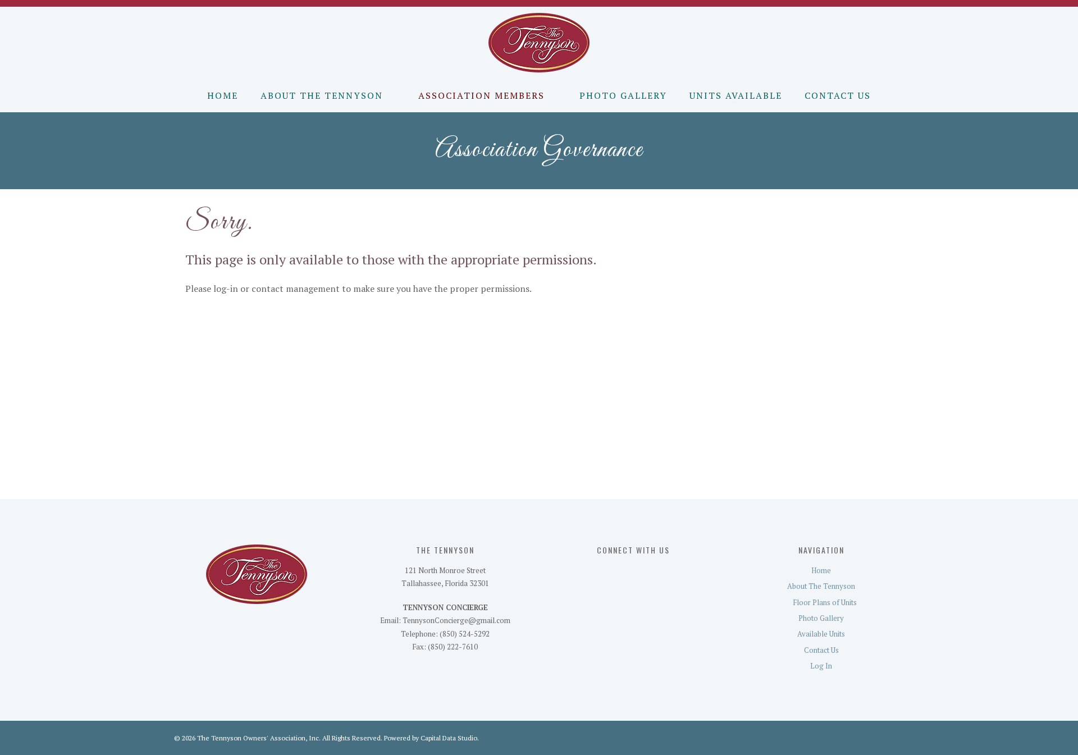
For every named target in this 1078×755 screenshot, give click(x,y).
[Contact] (641, 572)
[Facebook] (599, 572)
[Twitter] (620, 572)
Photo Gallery (623, 95)
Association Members (481, 95)
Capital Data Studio (449, 738)
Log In (821, 666)
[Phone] (662, 572)
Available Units (821, 634)
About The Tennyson (322, 95)
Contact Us (838, 95)
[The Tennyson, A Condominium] (539, 41)
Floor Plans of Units (825, 602)
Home (222, 95)
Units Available (735, 95)
